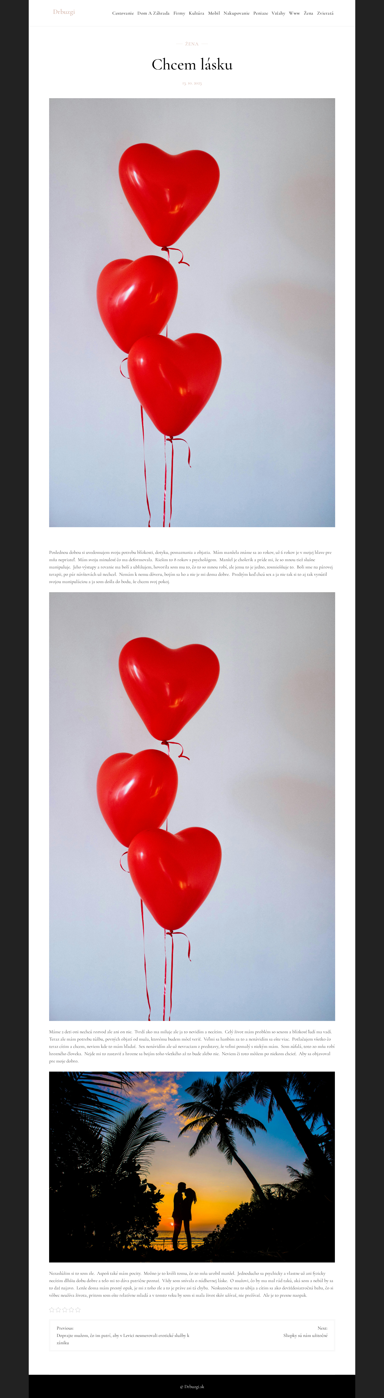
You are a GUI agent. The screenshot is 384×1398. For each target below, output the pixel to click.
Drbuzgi (64, 12)
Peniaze (260, 13)
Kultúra (197, 13)
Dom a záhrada (153, 13)
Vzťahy (278, 13)
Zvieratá (325, 13)
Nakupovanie (237, 13)
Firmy (179, 13)
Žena (308, 13)
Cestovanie (123, 13)
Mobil (214, 13)
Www (294, 13)
